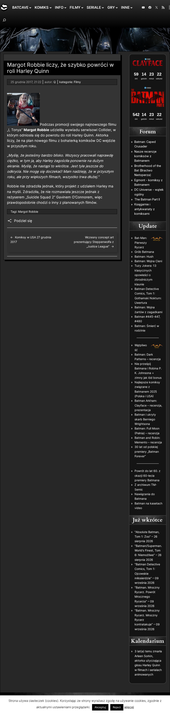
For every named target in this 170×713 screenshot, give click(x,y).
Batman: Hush (144, 256)
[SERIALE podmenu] (103, 7)
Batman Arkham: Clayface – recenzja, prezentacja (148, 405)
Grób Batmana (144, 251)
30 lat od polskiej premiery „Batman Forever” (147, 451)
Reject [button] (117, 707)
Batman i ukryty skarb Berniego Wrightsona (145, 419)
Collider (104, 130)
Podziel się (23, 221)
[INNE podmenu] (131, 7)
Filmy (77, 82)
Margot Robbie (28, 211)
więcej (129, 707)
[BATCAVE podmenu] (30, 7)
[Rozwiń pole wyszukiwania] (4, 20)
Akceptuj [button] (100, 707)
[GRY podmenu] (117, 7)
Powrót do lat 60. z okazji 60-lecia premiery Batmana (147, 475)
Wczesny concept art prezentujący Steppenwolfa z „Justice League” (94, 241)
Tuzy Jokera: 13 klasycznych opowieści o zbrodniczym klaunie (145, 275)
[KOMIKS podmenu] (51, 7)
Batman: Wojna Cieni (148, 261)
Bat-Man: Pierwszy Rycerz (141, 242)
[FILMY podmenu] (82, 7)
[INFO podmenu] (65, 7)
